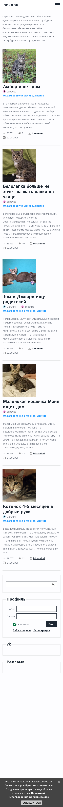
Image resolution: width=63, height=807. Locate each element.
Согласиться (32, 802)
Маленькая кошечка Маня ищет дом (31, 404)
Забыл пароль (22, 630)
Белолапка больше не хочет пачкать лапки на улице (28, 191)
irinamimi (37, 133)
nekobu (10, 5)
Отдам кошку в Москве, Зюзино (23, 95)
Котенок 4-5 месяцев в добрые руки (28, 509)
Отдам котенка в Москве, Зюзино (24, 310)
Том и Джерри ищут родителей (25, 299)
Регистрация (41, 630)
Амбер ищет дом (21, 87)
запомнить (22, 624)
